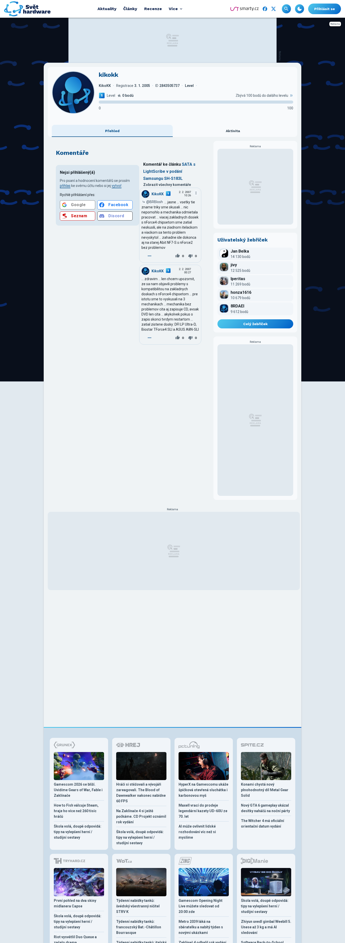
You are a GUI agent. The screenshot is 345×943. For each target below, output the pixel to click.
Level (111, 95)
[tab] (112, 131)
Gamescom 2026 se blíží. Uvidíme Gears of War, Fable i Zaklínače (78, 789)
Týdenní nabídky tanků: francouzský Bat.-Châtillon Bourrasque (138, 927)
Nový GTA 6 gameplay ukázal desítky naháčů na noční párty (265, 808)
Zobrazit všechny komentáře (167, 185)
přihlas (65, 186)
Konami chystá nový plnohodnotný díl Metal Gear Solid (264, 789)
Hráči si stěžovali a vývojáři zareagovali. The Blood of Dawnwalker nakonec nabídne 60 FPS (141, 792)
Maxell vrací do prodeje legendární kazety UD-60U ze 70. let (203, 810)
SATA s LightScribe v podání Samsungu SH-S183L (169, 171)
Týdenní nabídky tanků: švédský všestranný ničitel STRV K (138, 906)
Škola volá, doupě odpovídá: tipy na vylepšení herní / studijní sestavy (77, 831)
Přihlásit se (324, 9)
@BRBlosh (154, 202)
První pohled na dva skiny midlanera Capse (75, 903)
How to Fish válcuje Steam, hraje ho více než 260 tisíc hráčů (76, 810)
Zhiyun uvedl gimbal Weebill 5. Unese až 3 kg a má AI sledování (266, 927)
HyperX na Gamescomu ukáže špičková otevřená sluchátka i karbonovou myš (203, 789)
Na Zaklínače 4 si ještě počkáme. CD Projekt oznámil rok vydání (141, 816)
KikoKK (158, 194)
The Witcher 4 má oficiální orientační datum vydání (262, 823)
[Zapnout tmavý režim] (299, 8)
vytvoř (116, 186)
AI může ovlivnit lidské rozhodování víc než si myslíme (197, 831)
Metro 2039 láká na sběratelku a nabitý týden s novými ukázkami (201, 927)
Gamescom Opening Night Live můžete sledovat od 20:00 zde (201, 906)
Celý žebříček (255, 324)
